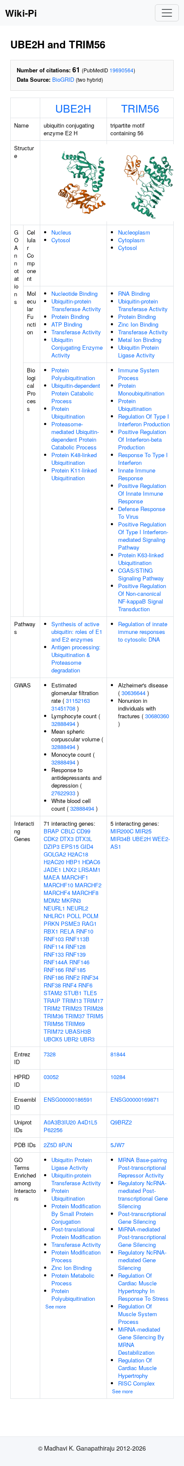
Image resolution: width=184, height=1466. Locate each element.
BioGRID (63, 79)
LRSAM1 (89, 869)
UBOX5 (53, 1039)
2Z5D (50, 1145)
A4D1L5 (87, 1122)
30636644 (133, 693)
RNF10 (84, 931)
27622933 (63, 793)
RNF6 (85, 985)
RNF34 (89, 977)
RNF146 (79, 962)
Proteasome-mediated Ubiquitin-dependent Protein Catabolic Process (75, 435)
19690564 (122, 70)
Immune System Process (138, 374)
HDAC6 (91, 862)
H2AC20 (54, 862)
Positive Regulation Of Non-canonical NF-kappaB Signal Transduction (142, 597)
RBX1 (51, 931)
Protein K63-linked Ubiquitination (140, 559)
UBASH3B (78, 1031)
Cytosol (60, 240)
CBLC (68, 831)
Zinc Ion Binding (138, 324)
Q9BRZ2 (121, 1122)
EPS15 (70, 846)
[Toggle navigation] (167, 12)
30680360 (157, 716)
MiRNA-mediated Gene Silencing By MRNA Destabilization (141, 1340)
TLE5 (90, 993)
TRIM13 (72, 1000)
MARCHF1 (75, 877)
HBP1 (73, 862)
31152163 (78, 700)
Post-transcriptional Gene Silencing (142, 1217)
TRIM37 (75, 1016)
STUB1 (73, 993)
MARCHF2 (88, 885)
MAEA (52, 877)
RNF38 (52, 985)
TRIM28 (93, 1008)
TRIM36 (53, 1016)
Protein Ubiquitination (68, 412)
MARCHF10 (58, 885)
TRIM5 (94, 1016)
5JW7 (117, 1145)
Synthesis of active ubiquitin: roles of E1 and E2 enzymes (76, 631)
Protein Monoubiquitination (141, 389)
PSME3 (70, 923)
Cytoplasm (131, 240)
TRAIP (52, 1000)
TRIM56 (140, 108)
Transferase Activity (76, 332)
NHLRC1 (54, 916)
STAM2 (53, 993)
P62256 (53, 1130)
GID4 (86, 846)
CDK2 (51, 839)
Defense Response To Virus (141, 512)
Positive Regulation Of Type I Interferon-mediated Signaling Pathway (143, 535)
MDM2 (52, 900)
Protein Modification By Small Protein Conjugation (76, 1213)
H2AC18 (78, 854)
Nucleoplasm (134, 232)
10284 (117, 1077)
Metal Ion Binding (139, 340)
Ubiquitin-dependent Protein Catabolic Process (75, 393)
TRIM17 (93, 1000)
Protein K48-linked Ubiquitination (74, 459)
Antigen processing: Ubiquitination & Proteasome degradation (76, 658)
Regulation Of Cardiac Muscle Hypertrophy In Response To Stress (143, 1286)
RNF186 (54, 977)
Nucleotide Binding (74, 293)
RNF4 (69, 985)
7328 (50, 1054)
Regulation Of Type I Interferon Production (144, 420)
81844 (117, 1054)
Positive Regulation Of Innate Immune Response (142, 493)
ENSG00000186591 (68, 1099)
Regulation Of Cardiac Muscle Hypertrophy (137, 1368)
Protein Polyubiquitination (73, 374)
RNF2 (72, 977)
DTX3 (67, 839)
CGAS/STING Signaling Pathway (141, 574)
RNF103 (54, 939)
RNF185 (75, 970)
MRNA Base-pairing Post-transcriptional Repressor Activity (142, 1167)
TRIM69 (75, 1024)
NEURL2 (77, 908)
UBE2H (73, 108)
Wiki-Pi (21, 13)
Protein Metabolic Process (73, 1279)
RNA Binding (134, 293)
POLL (74, 916)
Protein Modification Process (76, 1256)
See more (55, 1306)
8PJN (65, 1145)
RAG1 (89, 923)
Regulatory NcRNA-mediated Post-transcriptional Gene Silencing (143, 1194)
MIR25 (143, 831)
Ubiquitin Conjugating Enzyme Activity (77, 347)
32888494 (63, 724)
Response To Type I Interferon (143, 459)
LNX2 (70, 869)
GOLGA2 (55, 854)
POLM (90, 916)
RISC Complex (136, 1383)
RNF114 (54, 947)
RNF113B (77, 939)
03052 (51, 1077)
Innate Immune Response (136, 474)
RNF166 (54, 970)
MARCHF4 (57, 893)
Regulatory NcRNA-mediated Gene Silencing (142, 1260)
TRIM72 (53, 1031)
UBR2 (71, 1039)
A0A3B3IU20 (60, 1122)
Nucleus (61, 232)
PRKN (51, 923)
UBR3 (87, 1039)
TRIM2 (52, 1008)
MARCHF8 (85, 893)
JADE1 (52, 869)
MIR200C (122, 831)
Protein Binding (70, 316)
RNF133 (54, 954)
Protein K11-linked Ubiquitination (74, 474)
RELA (67, 931)
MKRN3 (71, 900)
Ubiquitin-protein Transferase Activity (76, 305)
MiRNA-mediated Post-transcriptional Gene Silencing (142, 1237)
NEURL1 (54, 908)
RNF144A (56, 962)
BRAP (51, 831)
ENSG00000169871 (134, 1099)
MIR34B (120, 839)
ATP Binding (66, 324)
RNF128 (75, 947)
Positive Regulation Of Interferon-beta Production (142, 439)
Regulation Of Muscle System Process (137, 1314)
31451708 (63, 708)
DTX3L (83, 839)
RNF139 (75, 954)
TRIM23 (72, 1008)
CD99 (83, 831)
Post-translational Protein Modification (76, 1233)
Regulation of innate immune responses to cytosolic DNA (142, 631)
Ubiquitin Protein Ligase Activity (138, 351)
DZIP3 (51, 846)
